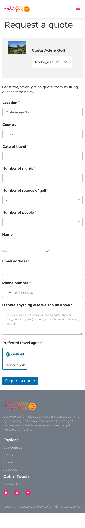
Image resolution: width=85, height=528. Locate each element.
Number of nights (18, 169)
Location (11, 103)
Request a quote (20, 381)
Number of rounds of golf (25, 191)
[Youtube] (28, 492)
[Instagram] (16, 492)
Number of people (19, 212)
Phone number (16, 283)
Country (9, 125)
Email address (15, 261)
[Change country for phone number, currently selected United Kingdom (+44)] (7, 292)
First (5, 251)
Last (48, 251)
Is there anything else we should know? (37, 305)
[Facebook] (5, 492)
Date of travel (15, 147)
